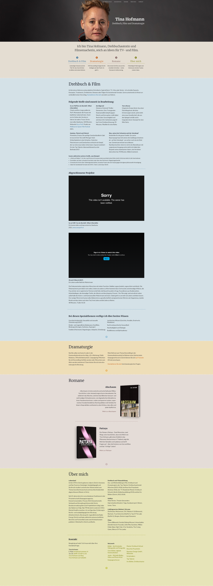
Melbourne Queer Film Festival (80, 127)
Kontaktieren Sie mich (94, 95)
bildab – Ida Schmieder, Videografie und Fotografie (116, 547)
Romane (126, 1)
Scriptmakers (131, 556)
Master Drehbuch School (135, 546)
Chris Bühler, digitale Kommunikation (114, 551)
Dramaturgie (117, 1)
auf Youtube (140, 358)
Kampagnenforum (113, 560)
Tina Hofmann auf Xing (76, 555)
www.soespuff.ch (78, 227)
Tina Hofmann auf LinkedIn (77, 558)
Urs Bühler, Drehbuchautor (135, 561)
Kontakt (141, 1)
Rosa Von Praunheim (133, 549)
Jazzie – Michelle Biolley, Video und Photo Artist (115, 556)
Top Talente (130, 559)
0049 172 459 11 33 (80, 553)
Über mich (133, 1)
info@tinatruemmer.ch (80, 551)
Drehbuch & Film (107, 1)
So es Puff (80, 124)
